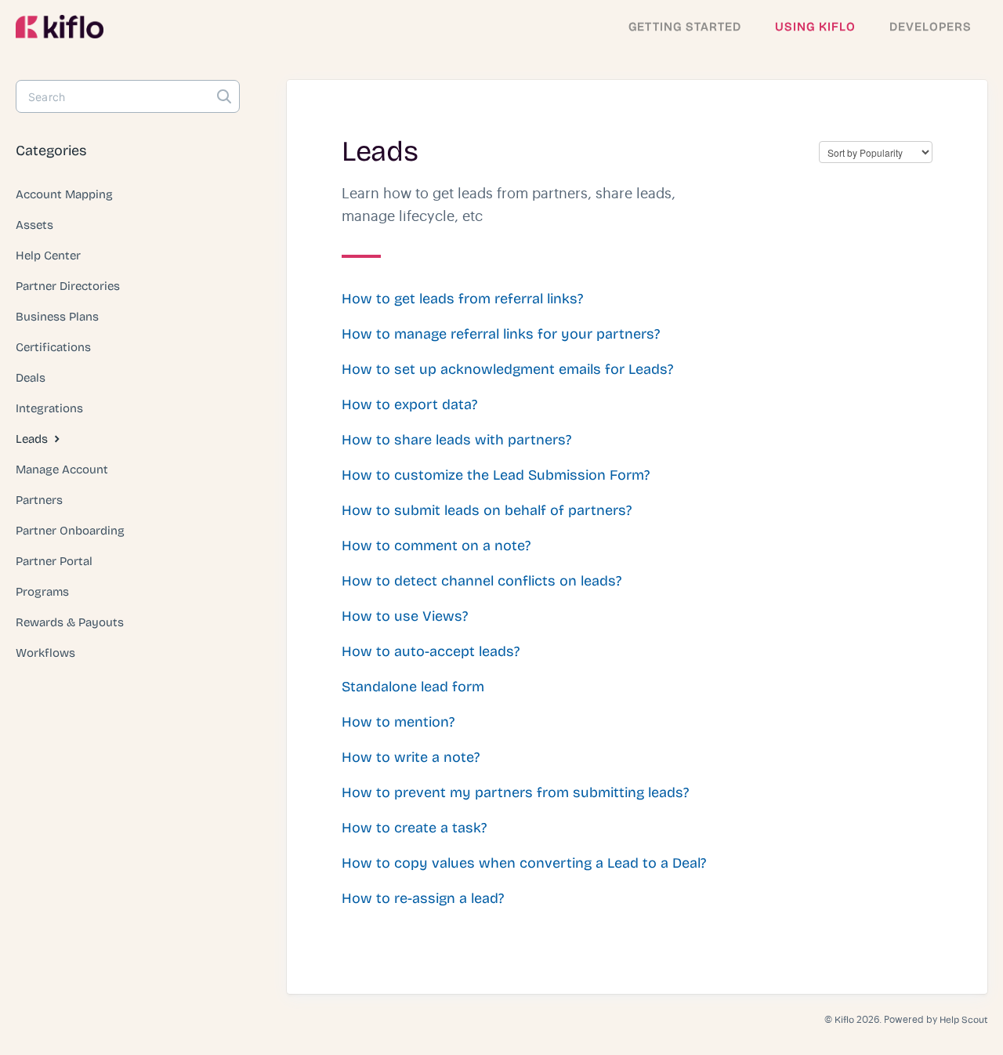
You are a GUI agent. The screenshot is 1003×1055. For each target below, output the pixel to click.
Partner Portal (54, 561)
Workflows (45, 653)
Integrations (49, 408)
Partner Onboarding (70, 531)
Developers (930, 27)
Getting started (684, 27)
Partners (39, 500)
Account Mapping (64, 194)
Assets (34, 225)
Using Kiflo (815, 27)
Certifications (53, 347)
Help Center (48, 255)
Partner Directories (68, 286)
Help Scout (963, 1019)
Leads (33, 439)
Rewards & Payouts (70, 622)
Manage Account (62, 469)
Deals (30, 378)
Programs (42, 592)
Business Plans (57, 317)
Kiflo (844, 1019)
